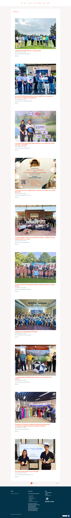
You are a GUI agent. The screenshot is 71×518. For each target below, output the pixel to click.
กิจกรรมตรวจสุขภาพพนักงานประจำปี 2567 (26, 471)
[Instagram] (48, 501)
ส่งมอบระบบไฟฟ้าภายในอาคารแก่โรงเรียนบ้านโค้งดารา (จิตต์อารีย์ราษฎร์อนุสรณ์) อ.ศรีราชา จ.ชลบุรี (35, 238)
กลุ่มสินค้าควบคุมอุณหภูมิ (32, 498)
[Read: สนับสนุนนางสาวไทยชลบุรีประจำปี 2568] (35, 314)
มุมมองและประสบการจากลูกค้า (15, 493)
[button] (26, 3)
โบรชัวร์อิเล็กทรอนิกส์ (48, 495)
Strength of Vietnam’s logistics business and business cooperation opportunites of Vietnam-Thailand (32, 425)
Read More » (17, 55)
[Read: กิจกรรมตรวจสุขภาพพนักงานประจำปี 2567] (35, 454)
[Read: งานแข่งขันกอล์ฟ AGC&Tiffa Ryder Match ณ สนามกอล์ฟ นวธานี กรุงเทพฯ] (35, 360)
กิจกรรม (22, 52)
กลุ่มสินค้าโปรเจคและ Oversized (33, 501)
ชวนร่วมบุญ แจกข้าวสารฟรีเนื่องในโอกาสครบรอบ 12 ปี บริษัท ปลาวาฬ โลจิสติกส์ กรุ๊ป (35, 191)
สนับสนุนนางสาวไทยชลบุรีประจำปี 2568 (26, 332)
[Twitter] (51, 501)
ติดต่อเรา (46, 494)
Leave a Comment (17, 52)
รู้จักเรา (12, 491)
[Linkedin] (52, 501)
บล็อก (46, 491)
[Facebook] (55, 3)
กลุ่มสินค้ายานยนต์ (31, 495)
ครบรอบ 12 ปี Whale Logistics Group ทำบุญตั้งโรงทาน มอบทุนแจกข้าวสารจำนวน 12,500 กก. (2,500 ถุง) (34, 97)
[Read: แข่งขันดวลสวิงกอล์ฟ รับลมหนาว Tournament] (35, 33)
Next (58, 483)
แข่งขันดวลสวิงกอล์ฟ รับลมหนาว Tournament (28, 50)
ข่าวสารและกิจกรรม (48, 492)
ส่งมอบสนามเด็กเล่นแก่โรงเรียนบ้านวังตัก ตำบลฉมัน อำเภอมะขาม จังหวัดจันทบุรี (34, 285)
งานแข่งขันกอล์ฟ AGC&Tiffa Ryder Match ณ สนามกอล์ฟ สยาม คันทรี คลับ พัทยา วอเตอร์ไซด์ (34, 144)
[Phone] (59, 3)
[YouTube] (47, 501)
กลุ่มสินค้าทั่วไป (31, 499)
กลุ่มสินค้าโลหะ (31, 500)
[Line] (57, 3)
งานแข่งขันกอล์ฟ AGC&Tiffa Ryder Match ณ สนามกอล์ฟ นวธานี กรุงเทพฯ (33, 378)
